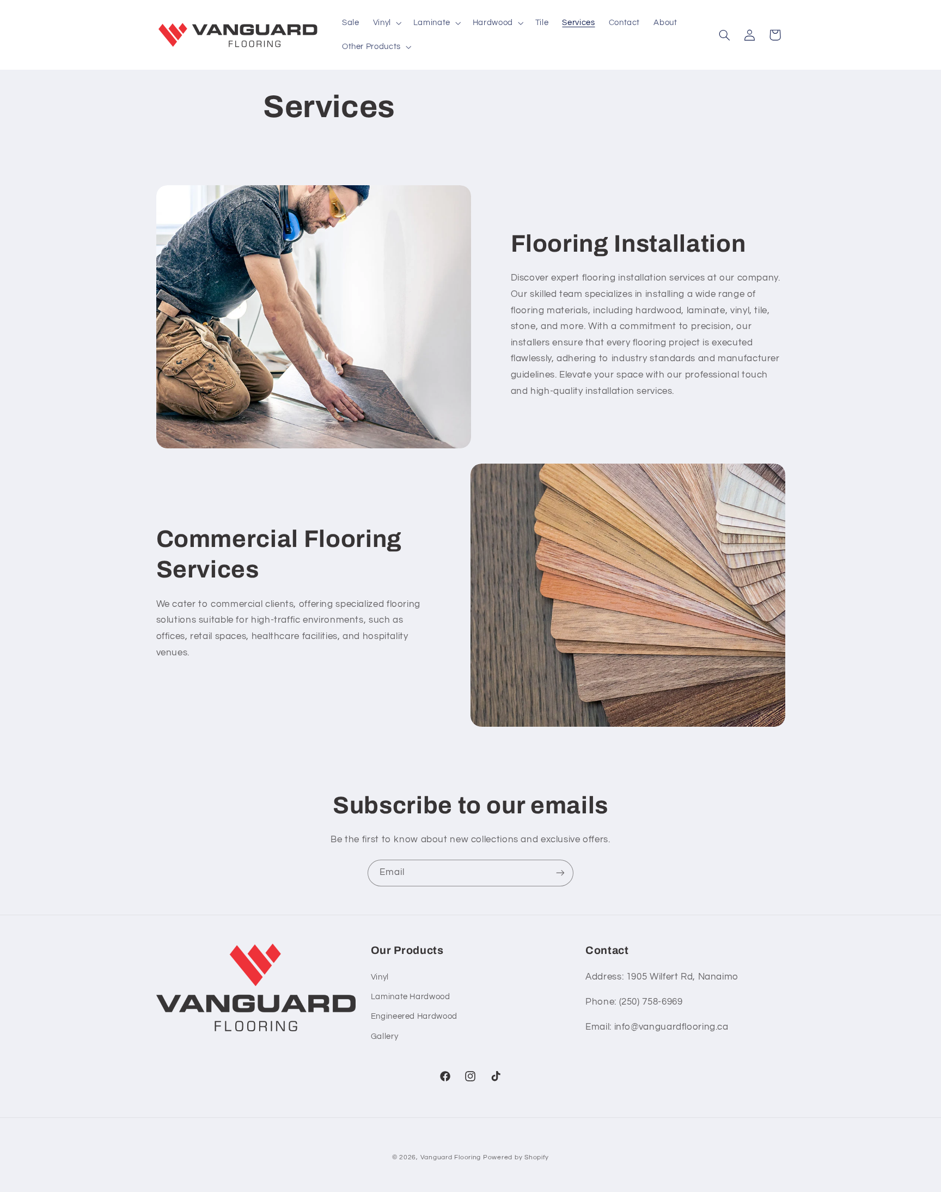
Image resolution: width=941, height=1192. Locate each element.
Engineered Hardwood (414, 1016)
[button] (386, 23)
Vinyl (380, 977)
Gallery (384, 1036)
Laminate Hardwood (410, 997)
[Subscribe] (560, 873)
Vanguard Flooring (450, 1157)
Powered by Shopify (516, 1157)
